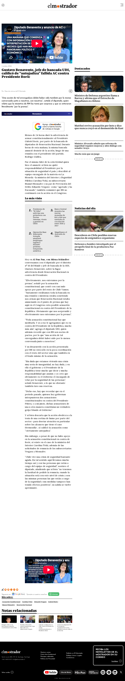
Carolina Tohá (27, 602)
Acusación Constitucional (11, 602)
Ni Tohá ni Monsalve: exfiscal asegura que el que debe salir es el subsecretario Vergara (27, 627)
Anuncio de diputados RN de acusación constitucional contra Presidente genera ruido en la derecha (64, 627)
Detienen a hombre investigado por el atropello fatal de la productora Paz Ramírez (95, 247)
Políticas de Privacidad (48, 659)
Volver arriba (6, 672)
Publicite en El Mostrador (74, 653)
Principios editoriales (47, 656)
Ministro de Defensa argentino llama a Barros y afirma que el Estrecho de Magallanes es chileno (97, 98)
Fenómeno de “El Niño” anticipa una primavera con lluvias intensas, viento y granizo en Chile (40, 216)
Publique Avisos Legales (74, 655)
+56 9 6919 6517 (7, 659)
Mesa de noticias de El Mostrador (15, 91)
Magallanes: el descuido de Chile (61, 234)
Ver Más (98, 159)
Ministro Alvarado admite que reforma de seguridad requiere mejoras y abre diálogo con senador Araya (98, 145)
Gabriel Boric (53, 602)
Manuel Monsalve (8, 605)
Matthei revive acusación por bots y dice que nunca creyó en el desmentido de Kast (99, 127)
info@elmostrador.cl (19, 659)
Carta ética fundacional (48, 654)
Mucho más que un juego (87, 154)
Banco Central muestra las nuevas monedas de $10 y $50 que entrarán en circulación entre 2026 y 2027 (61, 217)
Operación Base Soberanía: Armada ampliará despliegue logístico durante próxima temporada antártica (39, 241)
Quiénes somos (46, 652)
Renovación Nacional (24, 605)
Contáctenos (70, 657)
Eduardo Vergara (40, 602)
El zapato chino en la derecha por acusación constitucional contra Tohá (9, 626)
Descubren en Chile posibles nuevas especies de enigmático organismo (95, 236)
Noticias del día (85, 208)
